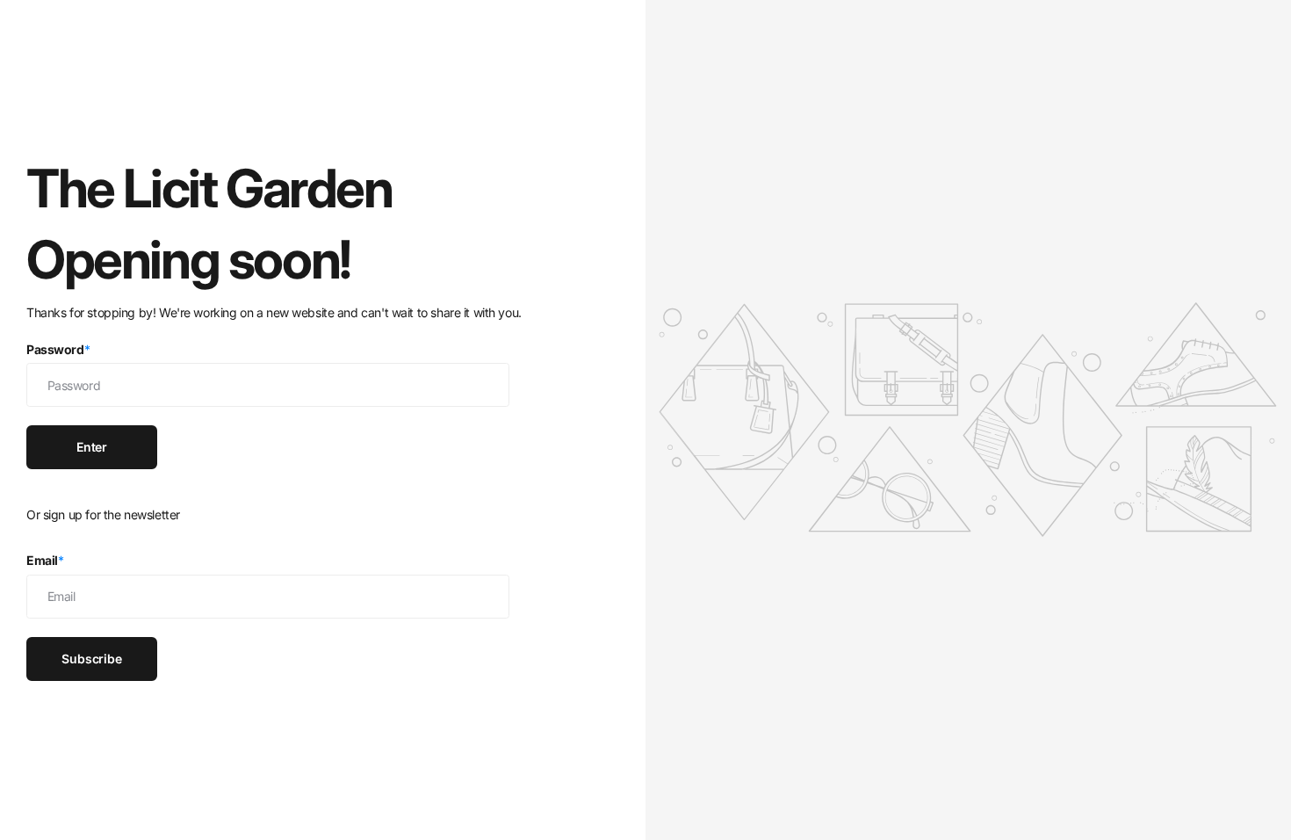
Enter (91, 446)
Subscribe (91, 658)
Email (45, 560)
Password (58, 349)
